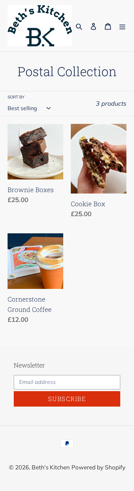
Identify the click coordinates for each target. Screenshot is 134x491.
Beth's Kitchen (51, 467)
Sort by (16, 97)
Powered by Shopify (98, 467)
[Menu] (122, 25)
